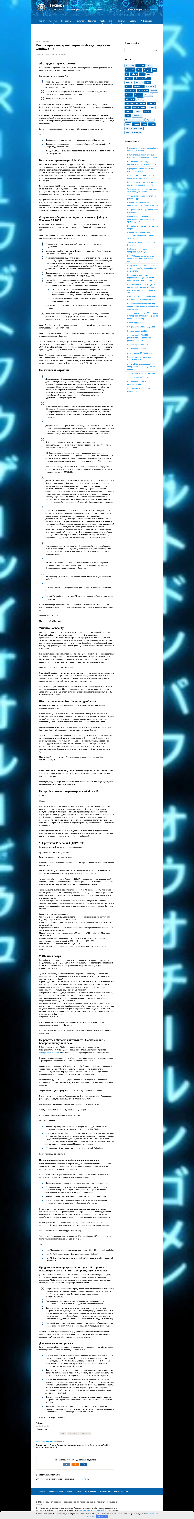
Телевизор (137, 116)
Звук (128, 107)
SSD (148, 82)
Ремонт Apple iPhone (135, 323)
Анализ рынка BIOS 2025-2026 (140, 353)
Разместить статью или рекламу (114, 1491)
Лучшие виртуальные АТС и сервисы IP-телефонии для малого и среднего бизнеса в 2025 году (142, 316)
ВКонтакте (130, 99)
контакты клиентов (133, 132)
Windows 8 (86, 1433)
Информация (146, 21)
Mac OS (128, 78)
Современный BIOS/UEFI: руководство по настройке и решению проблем (139, 338)
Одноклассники (139, 107)
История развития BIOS (137, 331)
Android (141, 66)
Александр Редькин (44, 1442)
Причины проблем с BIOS (137, 345)
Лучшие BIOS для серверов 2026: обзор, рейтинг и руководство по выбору (141, 366)
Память (128, 111)
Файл (128, 124)
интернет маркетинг (134, 128)
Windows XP (143, 91)
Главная (41, 21)
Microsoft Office (142, 78)
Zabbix (128, 95)
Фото (144, 124)
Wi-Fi (63, 1433)
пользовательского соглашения (91, 1510)
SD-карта (139, 82)
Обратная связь (56, 1491)
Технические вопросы (134, 120)
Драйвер (152, 103)
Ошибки (151, 107)
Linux (149, 74)
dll (139, 70)
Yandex (154, 91)
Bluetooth (130, 70)
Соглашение (90, 1491)
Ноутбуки (80, 21)
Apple (102, 21)
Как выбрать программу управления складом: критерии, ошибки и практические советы (140, 278)
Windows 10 (73, 1433)
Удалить (150, 120)
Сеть (128, 116)
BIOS (149, 66)
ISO (142, 74)
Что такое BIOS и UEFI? (137, 349)
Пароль (137, 111)
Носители (121, 21)
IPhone (134, 74)
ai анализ (130, 66)
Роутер (147, 111)
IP (127, 74)
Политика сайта (74, 1491)
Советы (133, 21)
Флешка (136, 124)
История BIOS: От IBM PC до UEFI (141, 327)
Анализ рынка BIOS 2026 (137, 378)
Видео (140, 99)
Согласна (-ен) (102, 1516)
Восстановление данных (135, 103)
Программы (66, 21)
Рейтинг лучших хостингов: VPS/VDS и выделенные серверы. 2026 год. (141, 235)
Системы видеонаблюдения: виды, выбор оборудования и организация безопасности (142, 306)
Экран (152, 124)
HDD (154, 70)
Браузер (148, 95)
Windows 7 (138, 86)
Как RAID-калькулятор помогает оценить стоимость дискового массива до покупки (141, 258)
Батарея (138, 95)
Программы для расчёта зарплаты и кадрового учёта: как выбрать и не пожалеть (142, 268)
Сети (111, 21)
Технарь (57, 5)
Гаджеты (92, 21)
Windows (53, 21)
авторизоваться (81, 1479)
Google (147, 70)
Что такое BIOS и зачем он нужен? (141, 373)
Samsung (129, 82)
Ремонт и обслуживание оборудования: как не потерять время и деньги (140, 219)
